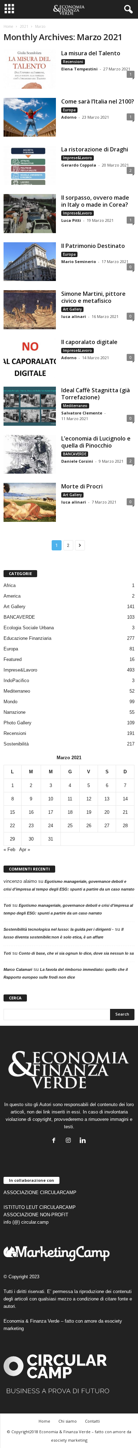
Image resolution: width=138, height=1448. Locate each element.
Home (8, 26)
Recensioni (73, 61)
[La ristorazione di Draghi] (30, 165)
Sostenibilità (16, 744)
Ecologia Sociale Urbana (29, 627)
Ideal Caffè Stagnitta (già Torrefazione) (95, 393)
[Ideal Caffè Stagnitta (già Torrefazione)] (30, 406)
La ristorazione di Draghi (94, 149)
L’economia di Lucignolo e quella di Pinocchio (96, 442)
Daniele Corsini (77, 461)
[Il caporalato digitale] (30, 357)
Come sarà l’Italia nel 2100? (97, 101)
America (12, 596)
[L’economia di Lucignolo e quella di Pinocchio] (30, 454)
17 (50, 812)
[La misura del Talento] (30, 69)
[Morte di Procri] (30, 502)
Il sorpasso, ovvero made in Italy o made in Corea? (95, 201)
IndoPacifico (16, 680)
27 (106, 825)
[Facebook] (55, 1141)
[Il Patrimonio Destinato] (30, 261)
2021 (24, 26)
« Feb (9, 849)
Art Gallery (72, 309)
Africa (10, 585)
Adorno (68, 117)
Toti (7, 905)
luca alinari (73, 316)
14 (125, 798)
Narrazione (14, 712)
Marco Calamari (18, 969)
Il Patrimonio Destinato (93, 246)
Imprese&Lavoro (77, 157)
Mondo (10, 701)
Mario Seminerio (78, 261)
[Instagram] (70, 1141)
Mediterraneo (75, 405)
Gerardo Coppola (78, 165)
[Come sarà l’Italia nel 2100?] (30, 117)
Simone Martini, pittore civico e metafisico (93, 297)
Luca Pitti (71, 220)
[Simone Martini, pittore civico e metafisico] (30, 309)
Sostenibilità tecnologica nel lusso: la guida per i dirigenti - (59, 929)
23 (31, 825)
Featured (13, 659)
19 (88, 812)
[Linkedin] (83, 1141)
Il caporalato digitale (89, 342)
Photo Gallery (17, 722)
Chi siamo (67, 1421)
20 (106, 812)
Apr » (24, 849)
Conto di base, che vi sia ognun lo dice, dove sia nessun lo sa (76, 953)
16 (31, 812)
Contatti (92, 1421)
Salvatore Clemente (81, 413)
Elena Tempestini (79, 68)
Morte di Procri (82, 486)
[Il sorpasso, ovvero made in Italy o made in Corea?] (30, 213)
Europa (69, 109)
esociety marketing (69, 1440)
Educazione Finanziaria (27, 638)
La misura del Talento (90, 53)
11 (70, 798)
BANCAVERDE (74, 453)
